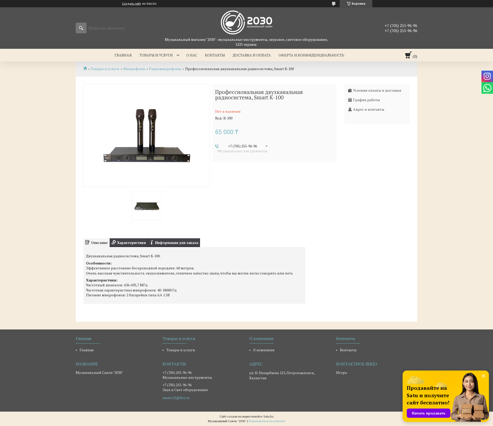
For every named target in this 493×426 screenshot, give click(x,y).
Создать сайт (131, 3)
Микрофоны (134, 69)
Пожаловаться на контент (267, 421)
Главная (123, 55)
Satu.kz (268, 416)
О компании (263, 349)
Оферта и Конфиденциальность (311, 55)
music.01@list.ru (176, 397)
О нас (191, 55)
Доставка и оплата (252, 55)
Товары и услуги (156, 55)
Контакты (215, 55)
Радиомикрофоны (165, 69)
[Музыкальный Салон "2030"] (246, 22)
